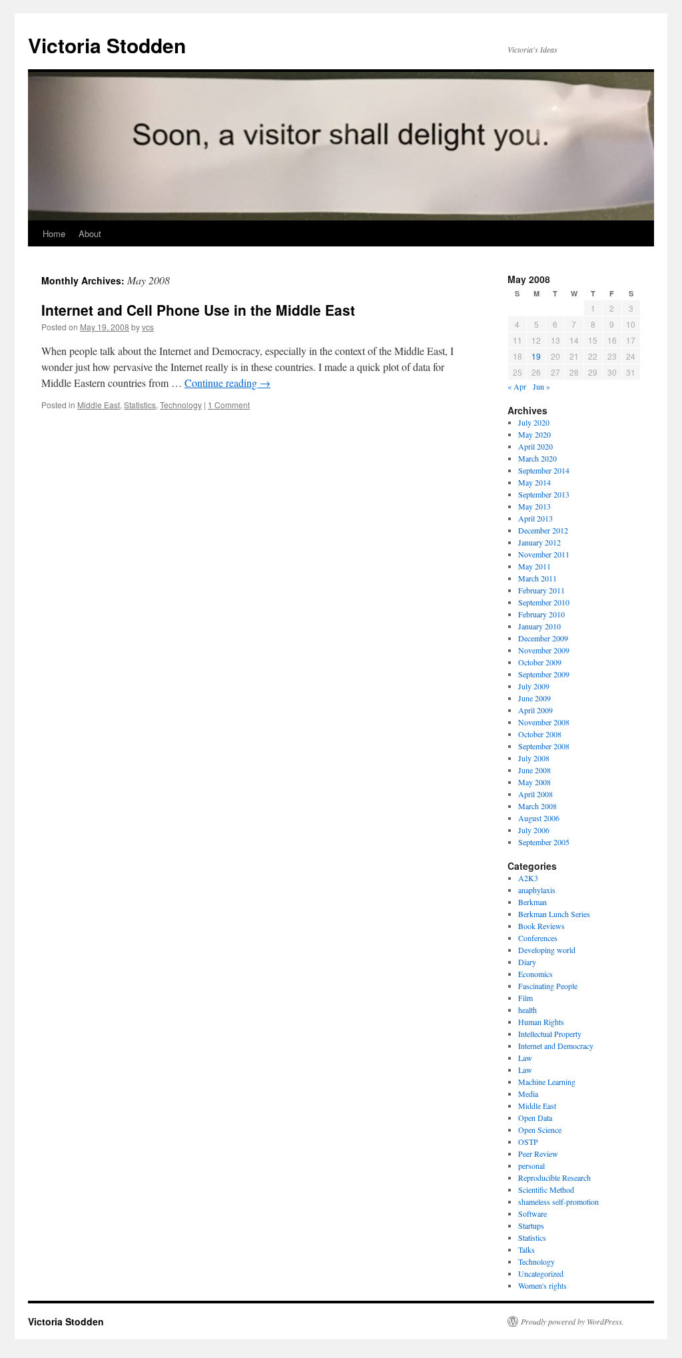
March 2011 (537, 578)
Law (525, 1057)
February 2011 (541, 590)
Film (525, 997)
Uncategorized (540, 1273)
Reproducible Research (554, 1177)
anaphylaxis (536, 889)
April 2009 (535, 710)
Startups (531, 1225)
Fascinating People (547, 985)
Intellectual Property (549, 1033)
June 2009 (534, 698)
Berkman (532, 901)
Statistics (140, 404)
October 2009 (539, 662)
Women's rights (542, 1285)
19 (536, 356)
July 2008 (533, 758)
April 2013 (535, 518)
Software (532, 1213)
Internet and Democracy (555, 1045)
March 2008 (537, 806)
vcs (148, 326)
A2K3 (528, 877)
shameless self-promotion (558, 1201)
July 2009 (533, 686)
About (90, 233)
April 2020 (535, 446)
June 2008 (534, 770)
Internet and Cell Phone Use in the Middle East (198, 310)
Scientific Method (546, 1189)
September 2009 (543, 674)
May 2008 (534, 782)
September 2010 (543, 602)
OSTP (528, 1141)
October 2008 (539, 734)
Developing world (546, 949)
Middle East (98, 404)
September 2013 (543, 494)
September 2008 (543, 746)
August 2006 (538, 818)
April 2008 (535, 794)
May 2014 (534, 482)
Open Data (535, 1117)
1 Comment (229, 404)
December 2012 (543, 530)
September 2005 (543, 842)
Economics (535, 973)
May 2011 (534, 566)
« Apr (517, 386)
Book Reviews (541, 925)
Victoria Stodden (107, 45)
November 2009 (543, 650)
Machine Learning (546, 1081)
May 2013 (534, 506)
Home (54, 233)
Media (528, 1093)
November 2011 (543, 554)
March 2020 (537, 458)
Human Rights (541, 1021)
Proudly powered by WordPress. (572, 1321)
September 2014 (543, 470)
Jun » (541, 386)
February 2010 (541, 614)
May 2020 (534, 434)
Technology (181, 404)
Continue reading (227, 383)
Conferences (537, 937)
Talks (526, 1249)
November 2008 (543, 722)
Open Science (539, 1129)
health (527, 1009)
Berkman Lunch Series (554, 913)
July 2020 (533, 422)
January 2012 (539, 542)
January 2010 (539, 626)
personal (531, 1165)
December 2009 (543, 638)
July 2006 (533, 830)
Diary (527, 961)
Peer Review (538, 1153)
